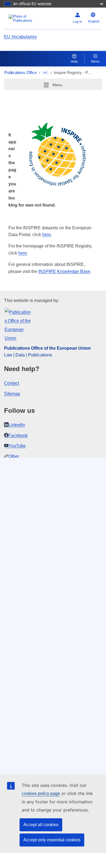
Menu (95, 61)
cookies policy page (41, 793)
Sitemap (12, 393)
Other (13, 456)
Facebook (18, 435)
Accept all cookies (40, 824)
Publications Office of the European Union (47, 348)
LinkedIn (16, 425)
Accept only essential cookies (51, 840)
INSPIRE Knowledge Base (64, 271)
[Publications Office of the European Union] (21, 18)
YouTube (17, 445)
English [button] (93, 21)
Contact (11, 383)
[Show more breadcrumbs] (45, 72)
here (46, 234)
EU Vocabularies (20, 36)
